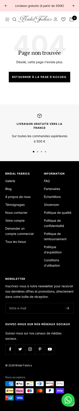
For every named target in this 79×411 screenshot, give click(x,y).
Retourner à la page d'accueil (39, 77)
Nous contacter (16, 212)
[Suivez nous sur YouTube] (50, 349)
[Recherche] (14, 19)
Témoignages (15, 204)
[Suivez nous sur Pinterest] (40, 349)
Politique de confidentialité (54, 223)
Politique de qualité (57, 212)
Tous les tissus (15, 241)
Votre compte (15, 220)
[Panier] (71, 19)
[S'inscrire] (67, 308)
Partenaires (52, 189)
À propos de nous (18, 197)
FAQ (47, 181)
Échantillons (52, 197)
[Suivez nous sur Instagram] (30, 349)
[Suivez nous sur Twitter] (20, 349)
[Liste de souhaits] (63, 19)
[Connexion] (55, 19)
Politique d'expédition (53, 249)
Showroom (51, 204)
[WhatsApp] (68, 400)
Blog (8, 189)
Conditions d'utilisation (52, 262)
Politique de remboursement (55, 236)
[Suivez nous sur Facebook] (10, 349)
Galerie (10, 181)
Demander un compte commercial (19, 231)
